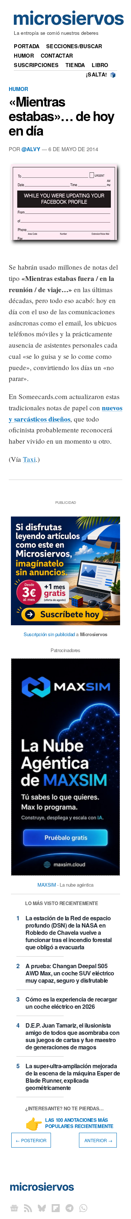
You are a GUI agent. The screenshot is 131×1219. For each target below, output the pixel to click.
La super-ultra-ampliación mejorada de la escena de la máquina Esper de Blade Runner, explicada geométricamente (72, 1077)
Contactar (57, 55)
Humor (23, 55)
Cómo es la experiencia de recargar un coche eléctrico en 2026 (71, 1003)
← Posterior (31, 1140)
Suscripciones (36, 65)
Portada (26, 46)
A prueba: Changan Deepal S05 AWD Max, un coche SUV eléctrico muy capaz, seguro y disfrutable (69, 973)
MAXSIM (46, 884)
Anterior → (97, 1140)
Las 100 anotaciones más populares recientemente (79, 1123)
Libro (100, 65)
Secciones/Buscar (74, 46)
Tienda (75, 65)
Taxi (29, 459)
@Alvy (30, 149)
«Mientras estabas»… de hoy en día (61, 116)
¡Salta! (96, 74)
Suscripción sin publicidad (49, 634)
